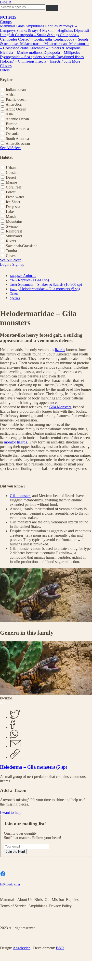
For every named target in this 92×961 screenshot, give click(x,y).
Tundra (11, 251)
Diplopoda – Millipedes (61, 52)
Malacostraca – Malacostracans (44, 44)
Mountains (14, 221)
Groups (6, 22)
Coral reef (13, 187)
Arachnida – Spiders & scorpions (54, 48)
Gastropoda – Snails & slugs (37, 35)
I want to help (10, 812)
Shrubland (14, 236)
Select (16, 148)
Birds (20, 26)
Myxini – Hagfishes (58, 30)
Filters (5, 70)
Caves (10, 256)
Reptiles (52, 26)
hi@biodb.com (10, 884)
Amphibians (35, 26)
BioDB (5, 2)
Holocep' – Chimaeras (17, 61)
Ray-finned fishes (70, 57)
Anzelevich (21, 948)
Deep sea (13, 207)
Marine (11, 182)
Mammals (8, 26)
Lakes (10, 212)
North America (17, 129)
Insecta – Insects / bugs (53, 61)
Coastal (11, 172)
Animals (49, 57)
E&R (60, 948)
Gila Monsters (60, 407)
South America (17, 138)
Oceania (12, 134)
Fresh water (15, 197)
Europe (11, 124)
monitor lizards (15, 442)
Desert (11, 177)
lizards (60, 350)
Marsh (11, 216)
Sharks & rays (27, 30)
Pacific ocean (16, 99)
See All (5, 148)
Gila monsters (20, 496)
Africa (10, 94)
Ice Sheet (13, 202)
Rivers (11, 241)
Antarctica (14, 104)
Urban (11, 168)
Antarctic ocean (18, 143)
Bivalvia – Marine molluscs (21, 52)
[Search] (52, 8)
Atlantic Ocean (17, 119)
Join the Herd (15, 851)
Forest (10, 192)
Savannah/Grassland (22, 246)
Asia (9, 114)
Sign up (18, 264)
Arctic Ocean (16, 109)
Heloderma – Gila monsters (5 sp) (33, 767)
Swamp (12, 226)
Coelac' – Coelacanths (35, 39)
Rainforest (14, 231)
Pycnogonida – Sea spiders (21, 57)
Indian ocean (16, 90)
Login (4, 264)
